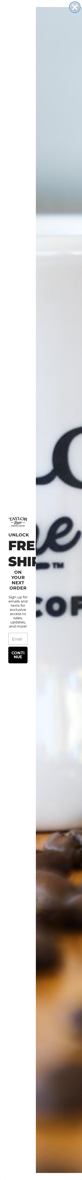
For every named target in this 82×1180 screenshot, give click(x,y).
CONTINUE (17, 655)
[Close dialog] (74, 7)
